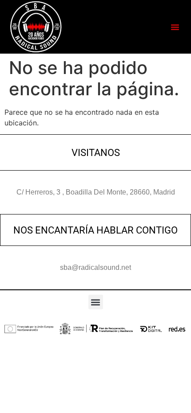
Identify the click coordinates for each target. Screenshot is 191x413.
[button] (175, 27)
